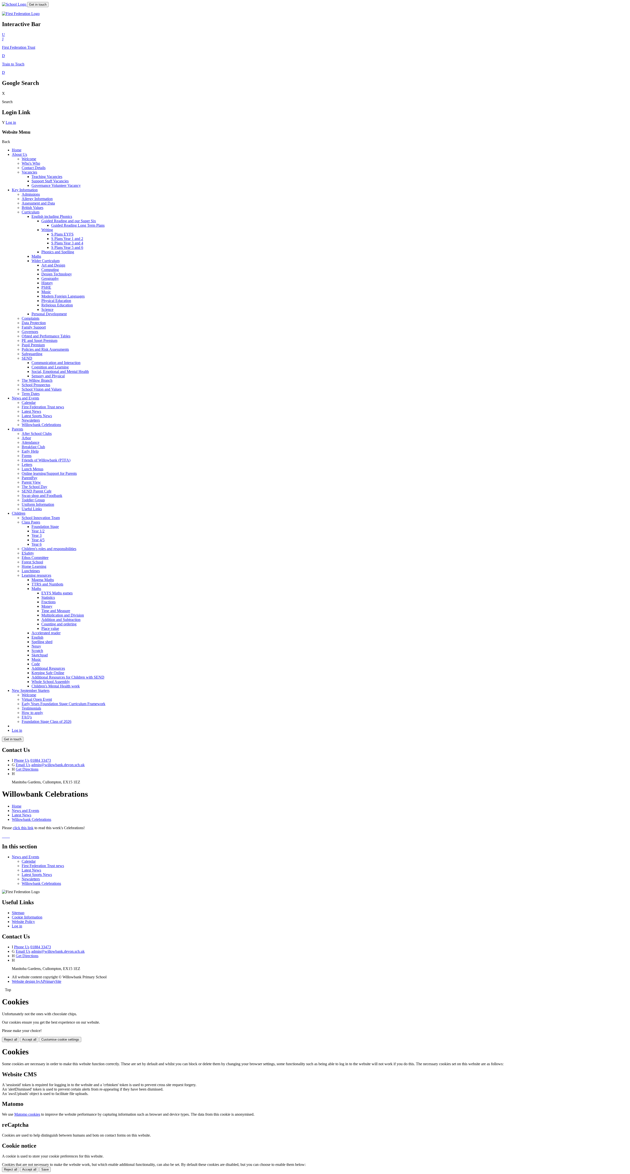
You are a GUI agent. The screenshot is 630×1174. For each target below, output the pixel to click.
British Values (32, 208)
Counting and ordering (59, 624)
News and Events (25, 398)
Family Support (34, 327)
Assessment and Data (38, 203)
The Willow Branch (37, 380)
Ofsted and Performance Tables (46, 336)
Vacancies (29, 172)
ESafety (28, 553)
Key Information (25, 190)
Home (16, 150)
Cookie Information (27, 917)
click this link (23, 828)
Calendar (29, 402)
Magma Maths (43, 580)
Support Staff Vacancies (50, 181)
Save (45, 1169)
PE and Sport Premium (39, 340)
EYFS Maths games (57, 593)
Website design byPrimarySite (36, 981)
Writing (47, 230)
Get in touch (38, 4)
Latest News (31, 411)
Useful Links (32, 509)
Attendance (30, 442)
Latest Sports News (37, 416)
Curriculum (30, 212)
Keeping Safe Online (48, 673)
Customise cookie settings (60, 1039)
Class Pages (31, 522)
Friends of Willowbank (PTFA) (46, 460)
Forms (27, 456)
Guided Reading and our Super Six (68, 221)
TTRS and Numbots (47, 584)
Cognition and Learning (50, 367)
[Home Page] (14, 4)
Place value (50, 628)
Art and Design (53, 265)
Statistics (48, 597)
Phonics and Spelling (57, 252)
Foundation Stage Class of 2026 (46, 721)
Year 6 (37, 544)
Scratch (37, 651)
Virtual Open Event (37, 699)
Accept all (29, 1039)
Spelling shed (42, 642)
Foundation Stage (45, 526)
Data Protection (34, 323)
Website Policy (23, 922)
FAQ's (27, 717)
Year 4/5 (38, 540)
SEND (27, 358)
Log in (11, 122)
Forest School (32, 562)
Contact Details (34, 168)
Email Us (23, 765)
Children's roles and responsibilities (49, 549)
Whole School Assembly (51, 682)
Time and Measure (55, 611)
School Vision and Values (42, 389)
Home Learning (34, 566)
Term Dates (31, 394)
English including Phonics (52, 216)
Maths (36, 256)
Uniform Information (38, 504)
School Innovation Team (41, 518)
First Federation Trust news (43, 407)
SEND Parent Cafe (36, 491)
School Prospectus (36, 385)
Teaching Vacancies (47, 177)
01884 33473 (40, 760)
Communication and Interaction (56, 363)
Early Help (30, 451)
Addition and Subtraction (60, 620)
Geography (50, 278)
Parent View (31, 482)
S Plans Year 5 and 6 (67, 247)
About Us (19, 154)
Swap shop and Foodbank (42, 495)
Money (46, 606)
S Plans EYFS (62, 234)
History (47, 283)
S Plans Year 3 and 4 (67, 243)
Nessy (36, 646)
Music (46, 292)
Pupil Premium (33, 345)
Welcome (29, 159)
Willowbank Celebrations (41, 425)
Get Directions (27, 769)
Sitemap (18, 913)
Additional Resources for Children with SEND (68, 677)
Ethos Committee (35, 557)
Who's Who (31, 163)
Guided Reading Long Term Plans (78, 225)
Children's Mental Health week (56, 686)
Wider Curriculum (46, 261)
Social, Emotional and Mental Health (60, 371)
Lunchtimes (31, 571)
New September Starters (30, 690)
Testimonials (31, 708)
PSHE (46, 287)
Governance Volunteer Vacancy (56, 185)
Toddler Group (33, 500)
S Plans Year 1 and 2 (67, 239)
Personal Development (49, 314)
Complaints (30, 318)
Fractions (48, 602)
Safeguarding (32, 354)
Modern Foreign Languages (63, 296)
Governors (30, 332)
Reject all (10, 1039)
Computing (50, 270)
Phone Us (21, 760)
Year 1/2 (38, 531)
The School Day (34, 487)
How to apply (32, 713)
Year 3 (37, 535)
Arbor (26, 438)
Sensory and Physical (48, 376)
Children (18, 513)
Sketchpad (40, 655)
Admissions (31, 194)
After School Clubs (37, 433)
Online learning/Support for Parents (49, 473)
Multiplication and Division (62, 615)
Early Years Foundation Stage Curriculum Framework (63, 704)
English (37, 637)
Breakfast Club (33, 447)
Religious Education (57, 305)
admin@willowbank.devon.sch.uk (58, 765)
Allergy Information (37, 199)
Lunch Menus (32, 469)
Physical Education (56, 301)
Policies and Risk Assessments (45, 349)
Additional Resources (48, 668)
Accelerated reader (46, 633)
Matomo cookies (27, 1114)
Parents (17, 429)
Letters (27, 464)
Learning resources (36, 575)
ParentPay (29, 478)
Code (36, 664)
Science (47, 309)
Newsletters (31, 420)
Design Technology (56, 274)
